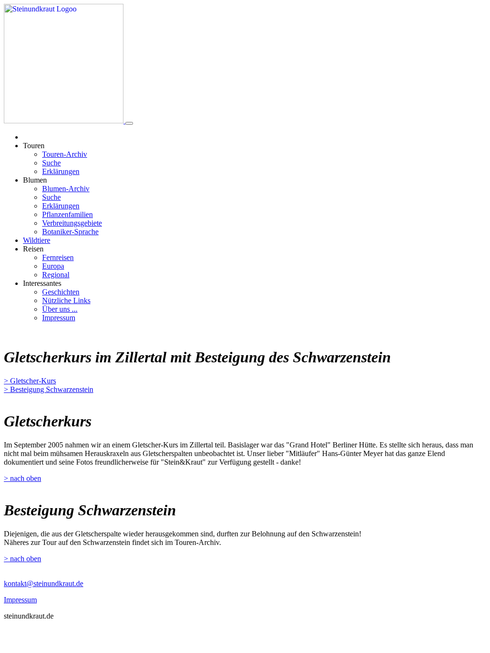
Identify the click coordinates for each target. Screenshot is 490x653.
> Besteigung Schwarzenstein (48, 389)
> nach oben (22, 478)
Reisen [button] (33, 249)
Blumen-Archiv (65, 189)
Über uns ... (60, 309)
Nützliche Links (66, 300)
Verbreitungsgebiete (72, 223)
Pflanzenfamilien (67, 214)
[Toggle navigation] (129, 123)
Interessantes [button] (42, 283)
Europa (53, 266)
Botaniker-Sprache (70, 232)
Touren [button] (34, 145)
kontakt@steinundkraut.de (43, 583)
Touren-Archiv (64, 154)
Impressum (58, 318)
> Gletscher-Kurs (30, 381)
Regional (55, 275)
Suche (51, 163)
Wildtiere (36, 240)
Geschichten (60, 292)
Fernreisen (58, 257)
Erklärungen (60, 171)
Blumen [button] (35, 180)
